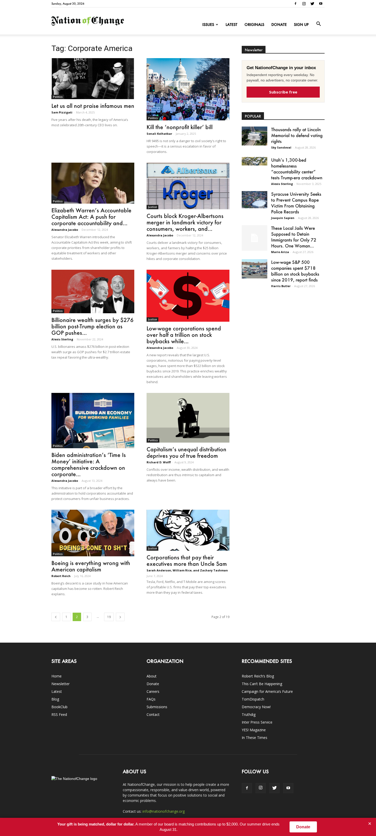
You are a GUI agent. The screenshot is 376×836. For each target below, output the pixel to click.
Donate (279, 24)
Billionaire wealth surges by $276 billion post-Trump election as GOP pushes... (92, 326)
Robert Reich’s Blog (258, 676)
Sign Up (301, 24)
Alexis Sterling (62, 339)
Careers (153, 691)
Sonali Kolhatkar (159, 133)
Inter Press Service (257, 722)
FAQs (151, 699)
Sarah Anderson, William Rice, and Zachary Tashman (187, 570)
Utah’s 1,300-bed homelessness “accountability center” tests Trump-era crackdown (296, 168)
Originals (254, 24)
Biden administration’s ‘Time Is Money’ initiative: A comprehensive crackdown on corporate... (88, 464)
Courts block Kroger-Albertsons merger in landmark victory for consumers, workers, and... (185, 222)
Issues (208, 24)
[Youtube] (321, 3)
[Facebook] (295, 3)
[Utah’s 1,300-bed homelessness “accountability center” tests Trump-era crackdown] (254, 161)
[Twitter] (312, 3)
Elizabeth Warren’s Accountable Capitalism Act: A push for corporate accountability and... (91, 216)
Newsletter (60, 683)
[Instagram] (304, 3)
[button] (318, 24)
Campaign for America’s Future (267, 691)
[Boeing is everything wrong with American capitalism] (92, 533)
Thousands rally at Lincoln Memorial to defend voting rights (297, 135)
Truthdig (249, 714)
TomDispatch (253, 699)
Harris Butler (281, 286)
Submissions (157, 706)
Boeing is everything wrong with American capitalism (90, 566)
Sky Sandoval (281, 147)
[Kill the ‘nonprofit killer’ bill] (188, 89)
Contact (153, 714)
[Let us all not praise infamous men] (92, 78)
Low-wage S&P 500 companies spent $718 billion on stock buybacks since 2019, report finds (295, 271)
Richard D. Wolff (159, 462)
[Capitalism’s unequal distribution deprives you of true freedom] (188, 418)
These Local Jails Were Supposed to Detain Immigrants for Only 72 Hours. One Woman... (293, 236)
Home (56, 676)
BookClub (59, 706)
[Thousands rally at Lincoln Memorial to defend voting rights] (254, 136)
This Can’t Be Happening (262, 683)
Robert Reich (61, 576)
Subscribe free (283, 92)
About (152, 676)
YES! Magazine (254, 729)
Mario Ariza (280, 252)
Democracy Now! (256, 706)
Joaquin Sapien (282, 218)
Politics (58, 97)
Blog (55, 699)
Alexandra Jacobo (64, 230)
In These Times (254, 737)
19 (109, 617)
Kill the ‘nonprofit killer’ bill (180, 126)
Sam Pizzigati (61, 112)
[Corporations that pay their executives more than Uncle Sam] (188, 530)
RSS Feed (59, 714)
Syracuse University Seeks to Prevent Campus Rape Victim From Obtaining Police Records (296, 202)
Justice (152, 207)
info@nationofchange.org (163, 811)
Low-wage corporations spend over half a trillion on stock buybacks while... (184, 334)
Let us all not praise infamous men (92, 105)
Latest (231, 24)
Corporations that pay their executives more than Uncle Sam (187, 560)
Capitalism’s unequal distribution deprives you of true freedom (186, 452)
